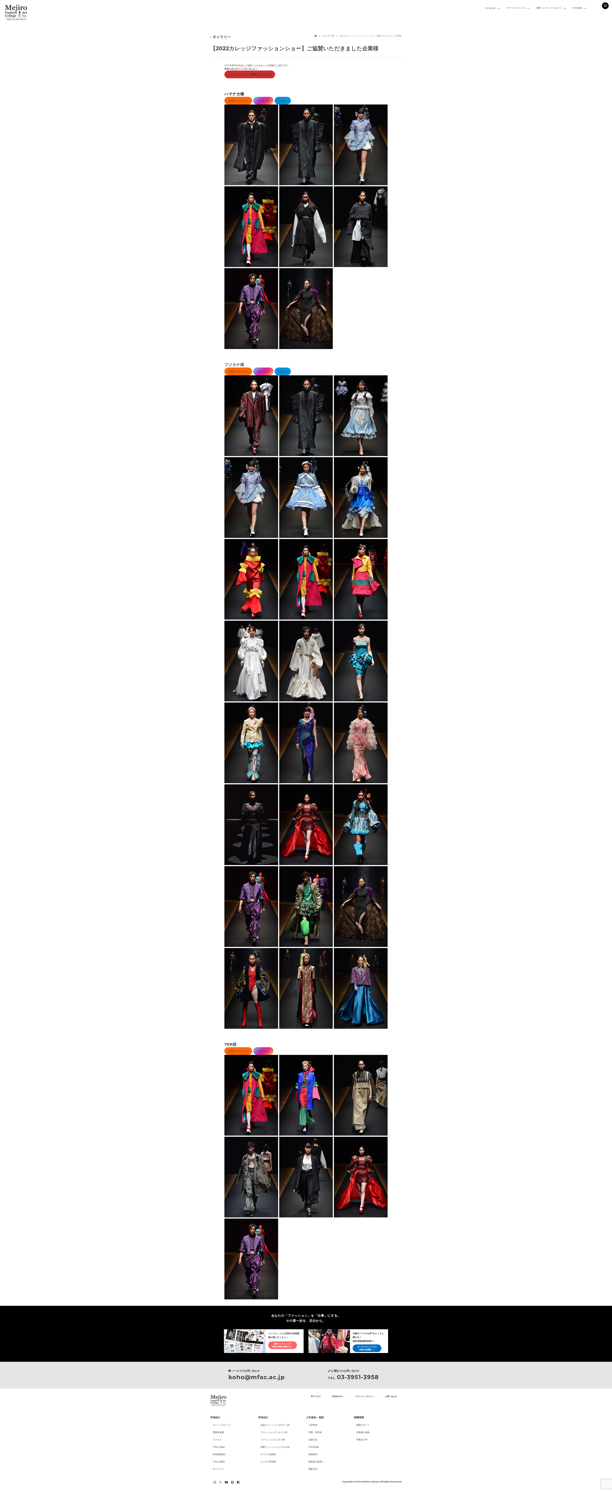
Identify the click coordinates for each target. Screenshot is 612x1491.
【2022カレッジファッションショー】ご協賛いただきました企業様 (370, 35)
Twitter (282, 100)
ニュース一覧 (328, 35)
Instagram (263, 100)
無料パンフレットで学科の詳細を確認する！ (282, 1345)
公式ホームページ (238, 100)
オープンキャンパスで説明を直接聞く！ (367, 1348)
